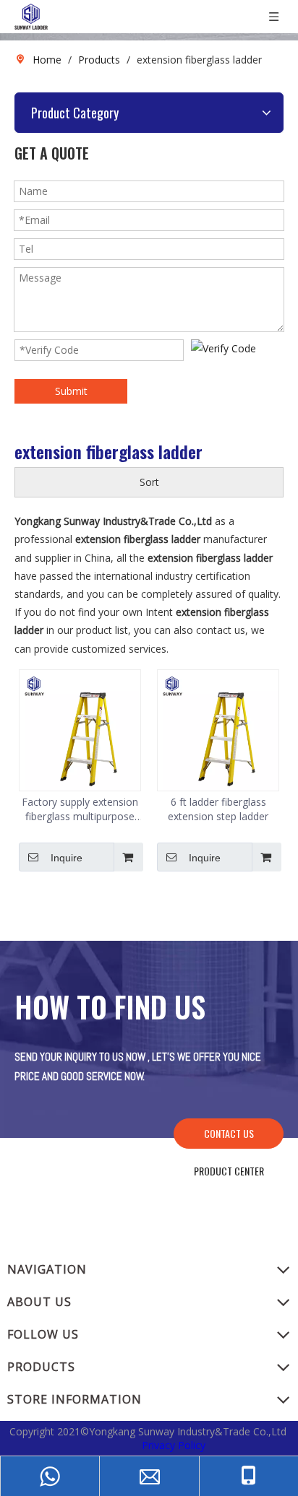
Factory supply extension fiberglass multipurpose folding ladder (80, 809)
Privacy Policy (173, 1445)
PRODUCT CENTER (229, 1170)
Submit (71, 391)
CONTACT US (229, 1133)
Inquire (66, 858)
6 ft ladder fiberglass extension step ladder (218, 809)
